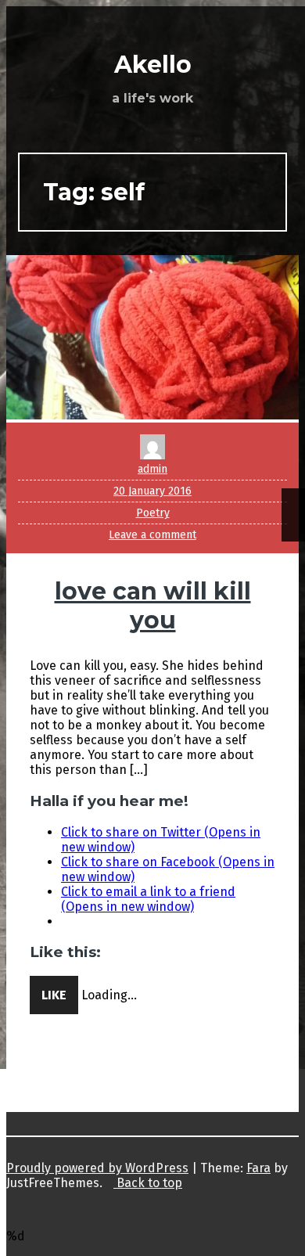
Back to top (147, 1182)
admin (152, 469)
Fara (258, 1168)
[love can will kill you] (152, 415)
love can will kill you (153, 606)
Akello (153, 64)
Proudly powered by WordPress (97, 1168)
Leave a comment (152, 535)
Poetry (153, 513)
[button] (152, 337)
